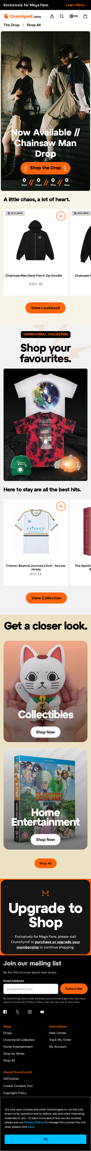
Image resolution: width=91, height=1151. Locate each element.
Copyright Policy (15, 1093)
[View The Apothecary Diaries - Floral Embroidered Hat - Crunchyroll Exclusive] (20, 469)
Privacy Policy (34, 1122)
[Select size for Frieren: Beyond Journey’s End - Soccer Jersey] (61, 506)
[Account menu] (52, 16)
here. (31, 1127)
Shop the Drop (45, 168)
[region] (47, 252)
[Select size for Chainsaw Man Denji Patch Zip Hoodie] (61, 216)
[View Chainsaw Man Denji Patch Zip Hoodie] (36, 241)
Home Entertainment (18, 1047)
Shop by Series (14, 1053)
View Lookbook (45, 308)
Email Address (13, 981)
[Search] (61, 16)
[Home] (22, 16)
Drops (7, 1033)
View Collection (46, 598)
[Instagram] (30, 1011)
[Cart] (85, 16)
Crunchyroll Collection (19, 1040)
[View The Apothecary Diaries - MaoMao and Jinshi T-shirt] (45, 391)
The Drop (11, 25)
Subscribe (73, 988)
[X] (17, 1011)
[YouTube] (42, 1011)
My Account (57, 1047)
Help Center (57, 1033)
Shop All (34, 25)
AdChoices (11, 1079)
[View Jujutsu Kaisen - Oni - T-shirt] (45, 442)
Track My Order (60, 1040)
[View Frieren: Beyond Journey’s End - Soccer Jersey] (36, 531)
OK (45, 1139)
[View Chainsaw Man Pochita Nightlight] (66, 464)
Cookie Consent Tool (17, 1086)
